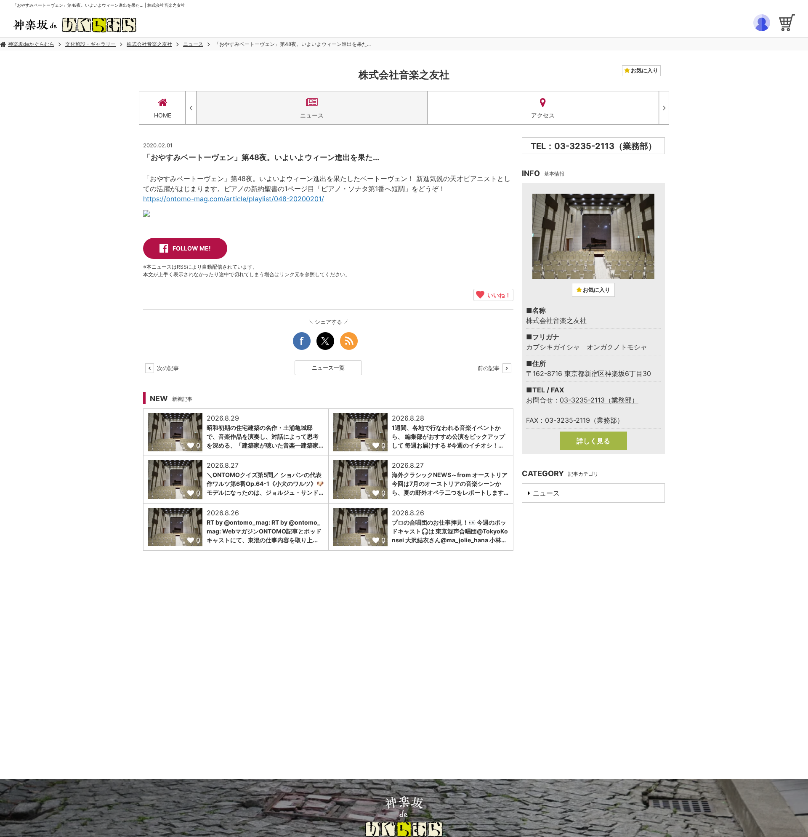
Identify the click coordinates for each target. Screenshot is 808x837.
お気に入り (644, 70)
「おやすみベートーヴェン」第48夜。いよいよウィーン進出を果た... (292, 44)
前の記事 (489, 368)
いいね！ (497, 295)
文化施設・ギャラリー (90, 44)
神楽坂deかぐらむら (31, 44)
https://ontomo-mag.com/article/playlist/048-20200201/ (233, 199)
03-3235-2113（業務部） (599, 400)
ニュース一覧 (328, 367)
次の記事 (167, 368)
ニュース (193, 44)
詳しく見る (593, 441)
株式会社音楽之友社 (149, 44)
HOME (162, 115)
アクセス (543, 115)
